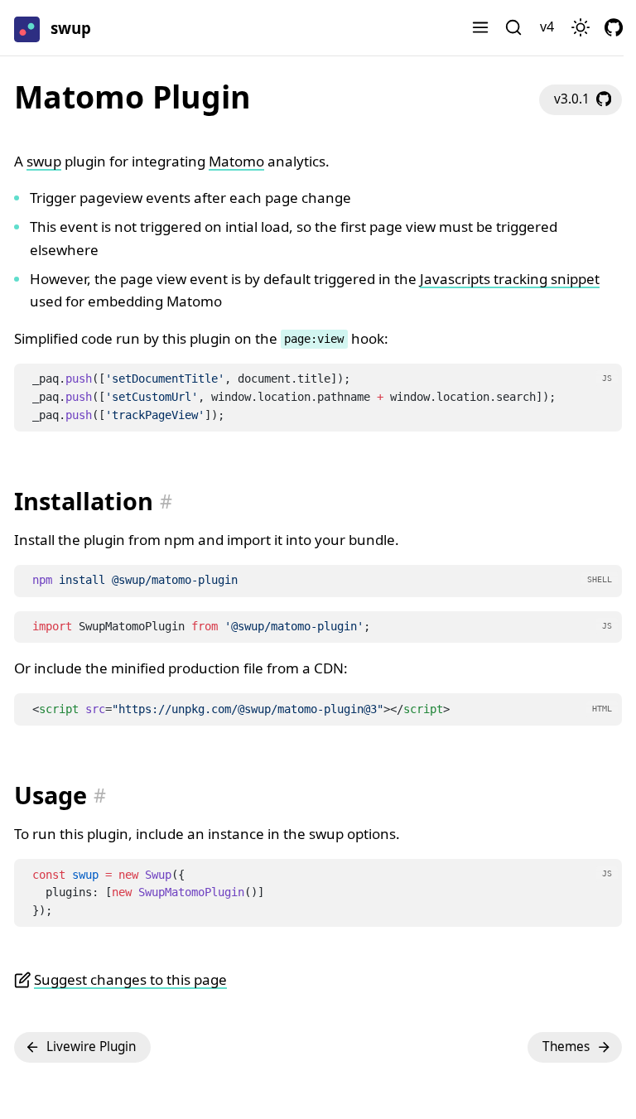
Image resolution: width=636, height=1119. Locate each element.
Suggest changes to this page (130, 979)
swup (43, 161)
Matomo (236, 161)
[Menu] (480, 27)
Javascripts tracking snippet (510, 278)
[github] (614, 27)
